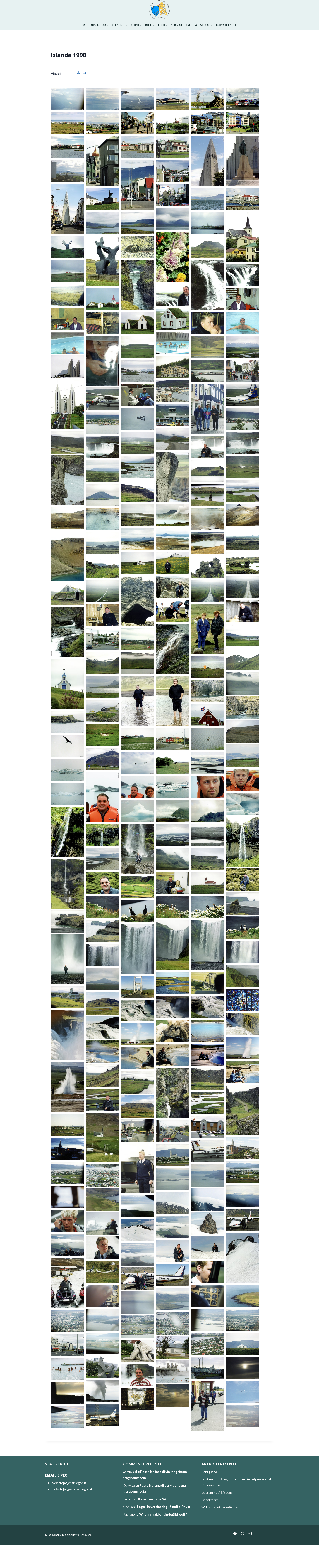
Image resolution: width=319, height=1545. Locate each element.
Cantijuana (209, 1472)
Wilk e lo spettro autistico (219, 1507)
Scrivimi (176, 24)
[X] (242, 1533)
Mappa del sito (226, 24)
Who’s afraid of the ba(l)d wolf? (163, 1514)
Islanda (81, 72)
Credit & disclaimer (199, 24)
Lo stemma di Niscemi (216, 1492)
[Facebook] (235, 1533)
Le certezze (209, 1500)
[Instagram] (250, 1533)
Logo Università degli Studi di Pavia (163, 1507)
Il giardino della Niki (152, 1499)
